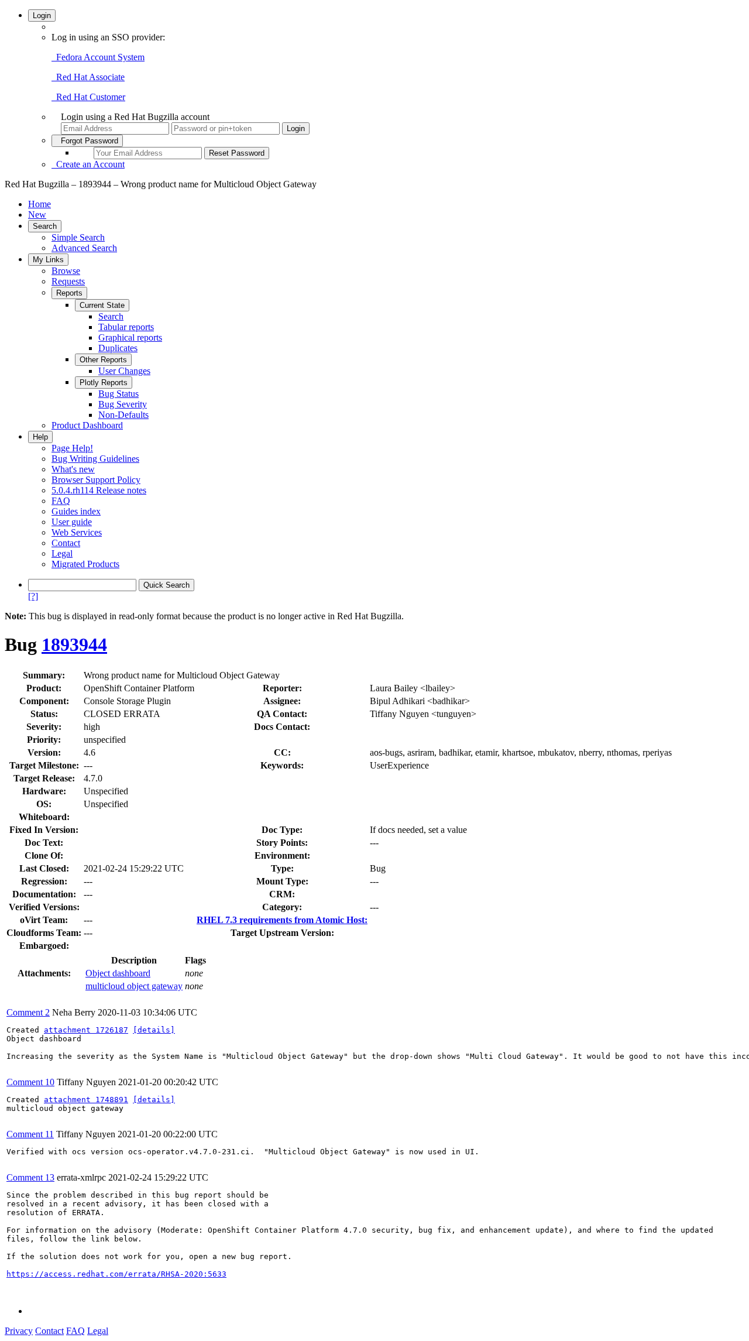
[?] (33, 596)
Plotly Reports (104, 382)
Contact (65, 543)
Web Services (76, 532)
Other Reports (103, 359)
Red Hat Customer (88, 97)
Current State (102, 305)
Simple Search (78, 237)
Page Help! (72, 448)
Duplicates (118, 348)
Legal (62, 553)
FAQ (60, 501)
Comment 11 (30, 1134)
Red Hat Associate (88, 77)
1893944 (74, 644)
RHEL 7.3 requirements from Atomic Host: (282, 920)
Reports (69, 293)
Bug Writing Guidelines (95, 459)
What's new (73, 469)
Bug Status (118, 394)
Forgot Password (87, 140)
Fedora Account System (98, 57)
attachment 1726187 (86, 1030)
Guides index (76, 511)
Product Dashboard (87, 425)
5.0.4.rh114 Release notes (98, 490)
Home (39, 204)
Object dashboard (117, 973)
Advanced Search (84, 248)
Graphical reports (130, 337)
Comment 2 (28, 1012)
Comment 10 (30, 1082)
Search (45, 226)
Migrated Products (85, 564)
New (37, 215)
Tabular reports (126, 327)
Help (40, 437)
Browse (65, 271)
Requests (68, 281)
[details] (154, 1030)
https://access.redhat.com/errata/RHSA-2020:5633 (116, 1274)
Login (42, 15)
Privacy (19, 1331)
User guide (71, 522)
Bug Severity (122, 404)
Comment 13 (30, 1177)
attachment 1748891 (86, 1099)
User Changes (124, 371)
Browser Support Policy (95, 480)
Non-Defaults (123, 415)
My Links (48, 259)
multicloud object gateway (134, 986)
